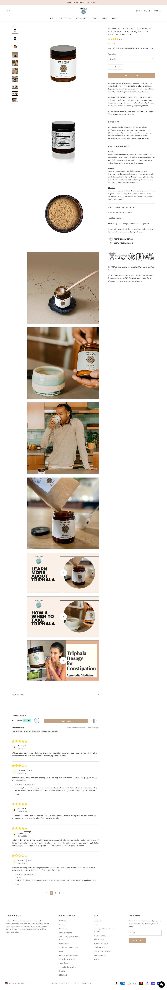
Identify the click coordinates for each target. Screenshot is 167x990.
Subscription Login (100, 935)
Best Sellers (65, 18)
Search (96, 959)
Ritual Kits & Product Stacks (69, 947)
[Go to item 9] (15, 93)
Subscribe (137, 940)
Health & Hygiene (65, 932)
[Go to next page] (64, 893)
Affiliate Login (99, 939)
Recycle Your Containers (102, 951)
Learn (94, 18)
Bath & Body (63, 929)
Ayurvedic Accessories (67, 959)
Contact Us (97, 921)
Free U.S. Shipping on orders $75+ (83, 2)
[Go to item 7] (15, 79)
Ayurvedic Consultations (67, 967)
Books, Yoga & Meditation (68, 955)
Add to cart (131, 76)
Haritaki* (111, 212)
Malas (61, 951)
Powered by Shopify (82, 983)
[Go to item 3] (15, 46)
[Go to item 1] (15, 30)
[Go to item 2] (15, 38)
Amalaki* (119, 212)
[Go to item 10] (15, 100)
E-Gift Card (63, 975)
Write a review (66, 721)
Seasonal (62, 971)
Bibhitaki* (128, 212)
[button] (113, 39)
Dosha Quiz (81, 18)
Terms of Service (100, 955)
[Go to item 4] (15, 55)
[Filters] (91, 721)
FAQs (96, 925)
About (105, 18)
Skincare (62, 925)
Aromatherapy (64, 943)
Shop (52, 18)
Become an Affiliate (101, 943)
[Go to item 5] (15, 63)
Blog (114, 18)
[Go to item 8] (15, 86)
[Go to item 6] (15, 71)
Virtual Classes (64, 963)
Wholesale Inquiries (101, 947)
